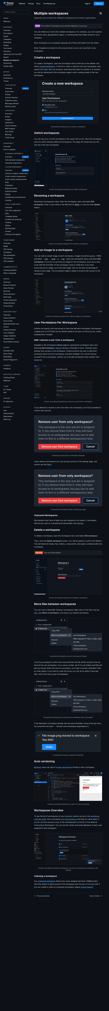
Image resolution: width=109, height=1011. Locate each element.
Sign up (99, 3)
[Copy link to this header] (62, 57)
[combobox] (16, 12)
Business (37, 767)
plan (85, 26)
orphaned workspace (46, 881)
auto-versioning (64, 767)
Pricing (31, 3)
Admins (58, 348)
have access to (71, 819)
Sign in (87, 3)
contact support (86, 887)
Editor (49, 464)
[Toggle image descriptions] (100, 13)
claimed (80, 523)
